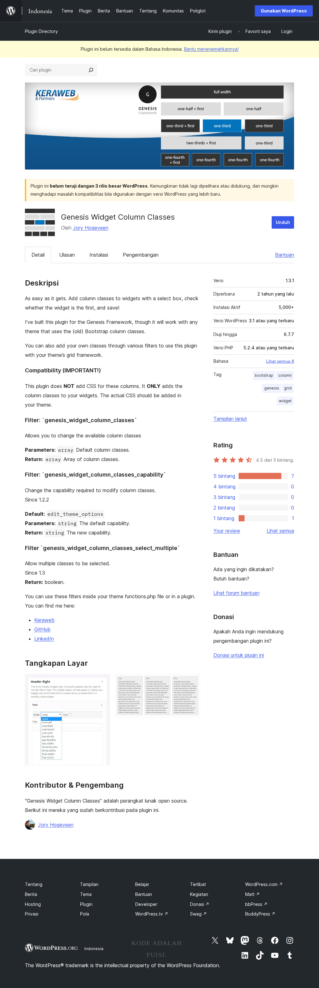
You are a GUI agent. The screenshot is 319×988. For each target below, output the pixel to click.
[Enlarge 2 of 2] (191, 682)
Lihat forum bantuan (236, 593)
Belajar (142, 884)
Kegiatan (199, 894)
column (285, 375)
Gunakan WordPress (284, 10)
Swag (198, 913)
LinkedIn (44, 639)
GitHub (42, 629)
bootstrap (264, 375)
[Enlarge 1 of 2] (101, 682)
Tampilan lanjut (230, 419)
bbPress (256, 904)
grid (288, 388)
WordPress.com (264, 884)
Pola (84, 913)
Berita (31, 894)
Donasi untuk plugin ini (238, 655)
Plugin (86, 904)
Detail (38, 255)
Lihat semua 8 (280, 361)
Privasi (31, 913)
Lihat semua (280, 531)
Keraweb (44, 620)
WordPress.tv (151, 913)
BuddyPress (260, 913)
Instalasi (98, 255)
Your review (226, 531)
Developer (146, 904)
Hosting (33, 904)
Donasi (199, 904)
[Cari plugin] (91, 70)
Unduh (283, 222)
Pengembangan (141, 255)
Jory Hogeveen (90, 228)
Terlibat (198, 884)
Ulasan (67, 255)
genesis (271, 388)
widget (285, 400)
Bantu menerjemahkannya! (211, 49)
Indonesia (93, 948)
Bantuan (284, 255)
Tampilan (89, 884)
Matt (252, 894)
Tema (86, 894)
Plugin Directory (41, 31)
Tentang (33, 884)
